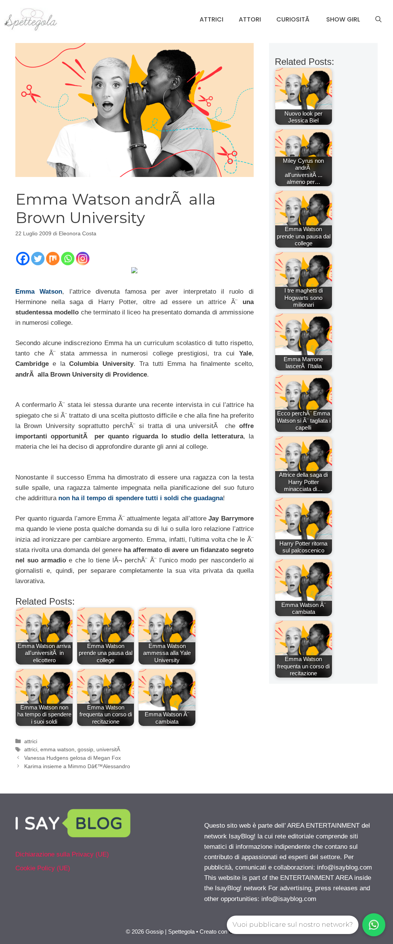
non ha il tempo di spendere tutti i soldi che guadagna (140, 498)
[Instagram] (82, 258)
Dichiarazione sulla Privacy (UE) (62, 854)
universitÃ (109, 749)
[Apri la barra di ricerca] (378, 19)
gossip (85, 749)
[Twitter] (38, 258)
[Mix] (52, 258)
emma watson (57, 749)
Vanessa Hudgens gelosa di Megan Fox (72, 758)
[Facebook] (23, 258)
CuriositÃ (293, 19)
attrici (30, 741)
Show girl (343, 19)
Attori (250, 19)
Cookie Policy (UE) (42, 868)
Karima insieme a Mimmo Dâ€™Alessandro (77, 766)
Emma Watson (38, 291)
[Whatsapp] (67, 258)
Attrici (211, 19)
